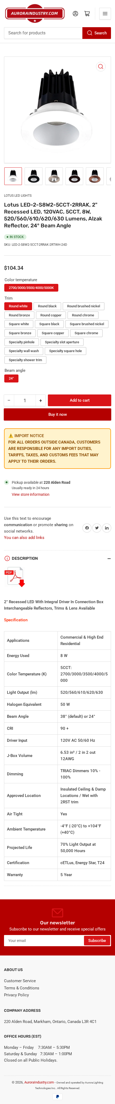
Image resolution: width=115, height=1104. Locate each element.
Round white (18, 306)
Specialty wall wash (24, 351)
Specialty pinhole (21, 342)
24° (11, 378)
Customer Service (20, 980)
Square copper (53, 333)
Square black (49, 324)
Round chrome (83, 315)
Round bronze (19, 315)
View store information (30, 494)
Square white (19, 324)
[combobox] (57, 33)
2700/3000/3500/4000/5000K (31, 288)
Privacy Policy (16, 995)
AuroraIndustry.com (39, 1082)
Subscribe (97, 940)
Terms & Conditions (21, 988)
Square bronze (20, 333)
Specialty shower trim (25, 360)
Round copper (51, 315)
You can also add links (24, 537)
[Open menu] (105, 13)
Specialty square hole (65, 351)
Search (100, 33)
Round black (47, 306)
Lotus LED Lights (18, 196)
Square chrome (86, 333)
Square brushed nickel (87, 324)
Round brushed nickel (83, 306)
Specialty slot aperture (62, 342)
